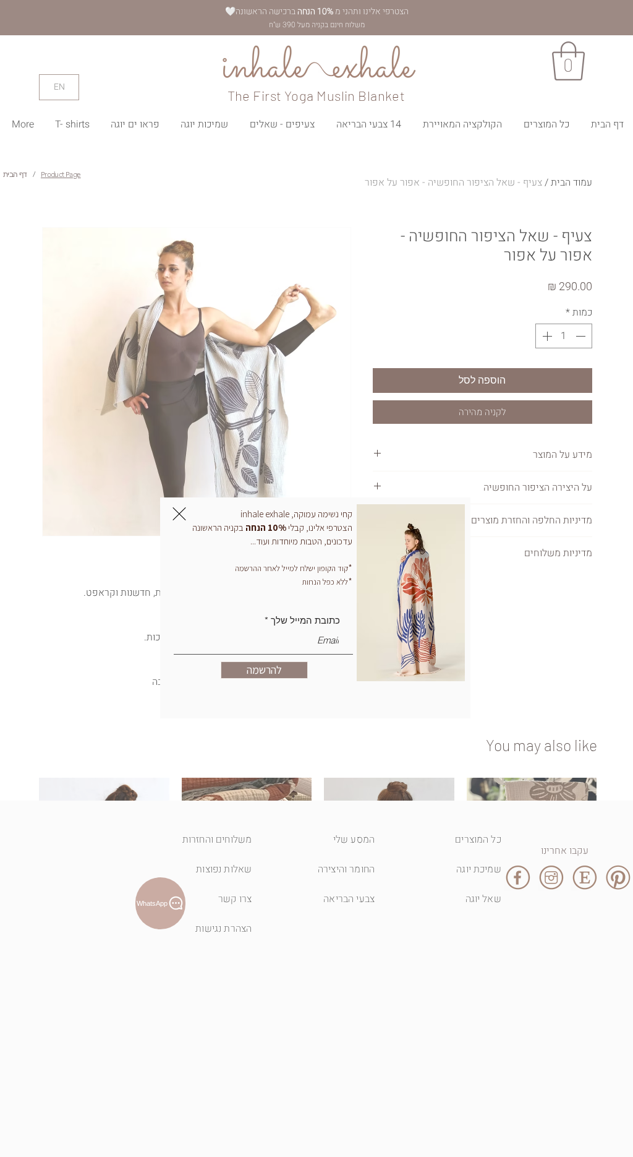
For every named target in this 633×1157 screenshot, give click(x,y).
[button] (179, 513)
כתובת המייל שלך (305, 620)
